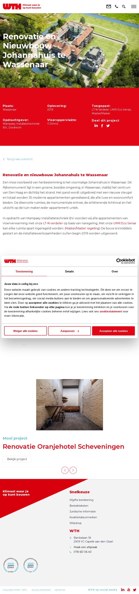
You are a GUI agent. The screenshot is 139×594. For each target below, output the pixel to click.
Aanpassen (67, 330)
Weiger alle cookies (25, 330)
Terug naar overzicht (20, 159)
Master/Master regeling (82, 228)
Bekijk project (17, 459)
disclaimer (60, 589)
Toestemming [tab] (24, 271)
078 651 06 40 (83, 551)
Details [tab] (69, 271)
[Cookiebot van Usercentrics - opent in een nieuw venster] (119, 261)
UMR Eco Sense (124, 223)
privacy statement (41, 589)
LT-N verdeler (53, 223)
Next (73, 472)
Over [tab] (115, 271)
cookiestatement (111, 311)
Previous (65, 472)
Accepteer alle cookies (113, 330)
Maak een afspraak (85, 547)
